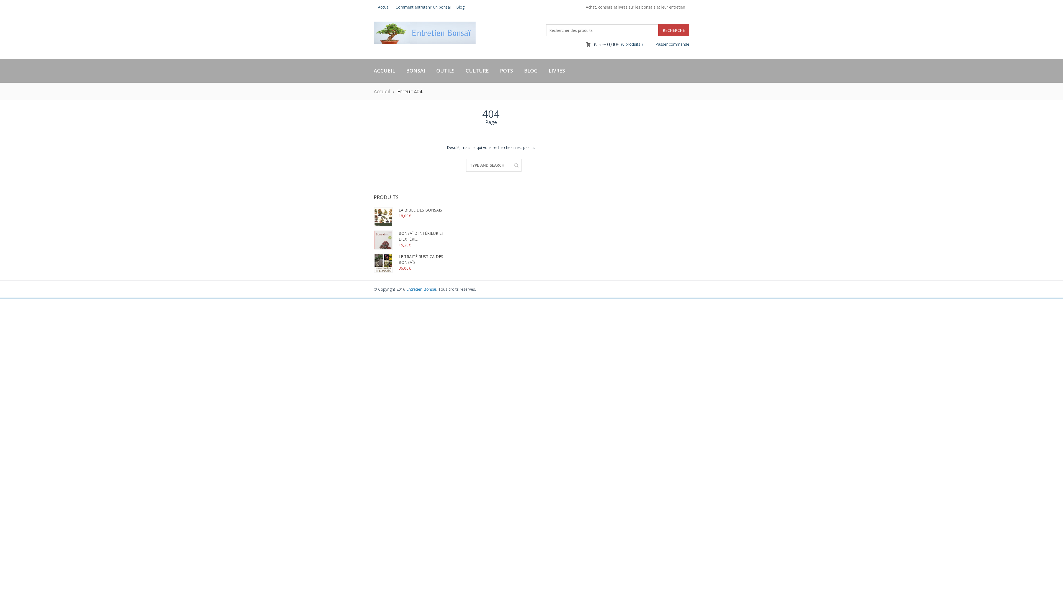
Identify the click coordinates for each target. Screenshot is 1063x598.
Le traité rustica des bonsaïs (421, 259)
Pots (506, 70)
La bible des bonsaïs (420, 210)
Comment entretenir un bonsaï (423, 7)
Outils (445, 70)
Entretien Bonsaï (421, 289)
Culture (477, 70)
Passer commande (672, 44)
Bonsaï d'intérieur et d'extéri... (421, 236)
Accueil (384, 7)
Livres (557, 70)
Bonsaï (415, 70)
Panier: (607, 44)
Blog (460, 7)
